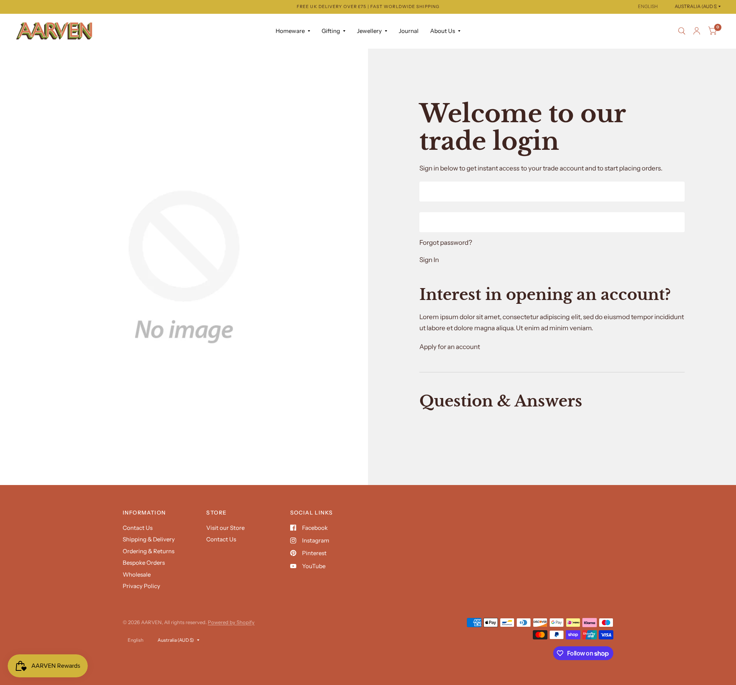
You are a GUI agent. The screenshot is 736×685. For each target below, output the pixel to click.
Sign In (429, 260)
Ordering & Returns (148, 551)
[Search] (681, 31)
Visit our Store (225, 527)
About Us (442, 30)
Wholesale (137, 574)
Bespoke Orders (144, 562)
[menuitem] (293, 31)
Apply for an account (449, 347)
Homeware (290, 30)
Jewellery (369, 30)
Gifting (331, 30)
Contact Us (138, 527)
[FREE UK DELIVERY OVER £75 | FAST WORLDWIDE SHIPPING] (368, 6)
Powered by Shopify (231, 622)
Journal (409, 30)
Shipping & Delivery (149, 539)
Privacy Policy (141, 586)
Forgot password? (445, 242)
